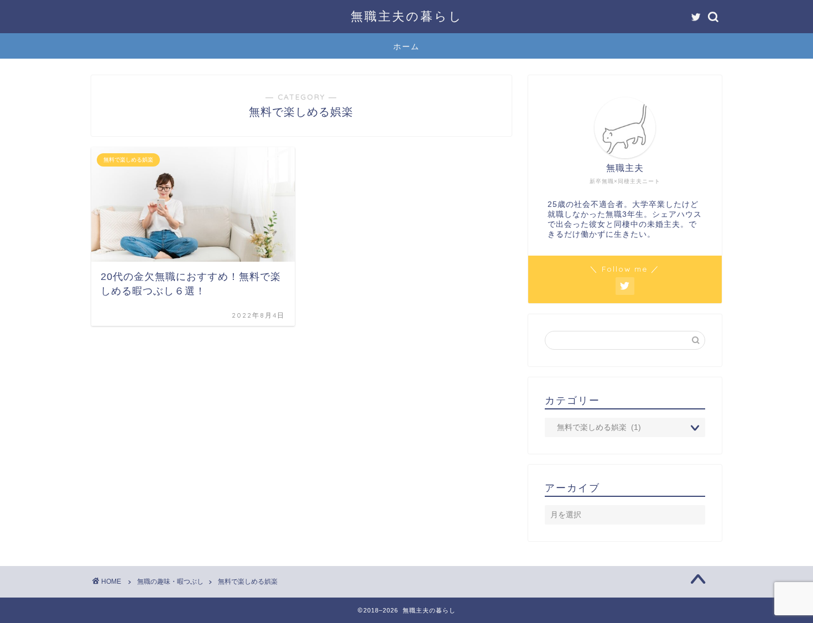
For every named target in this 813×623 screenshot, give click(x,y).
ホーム (406, 46)
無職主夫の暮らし (407, 15)
